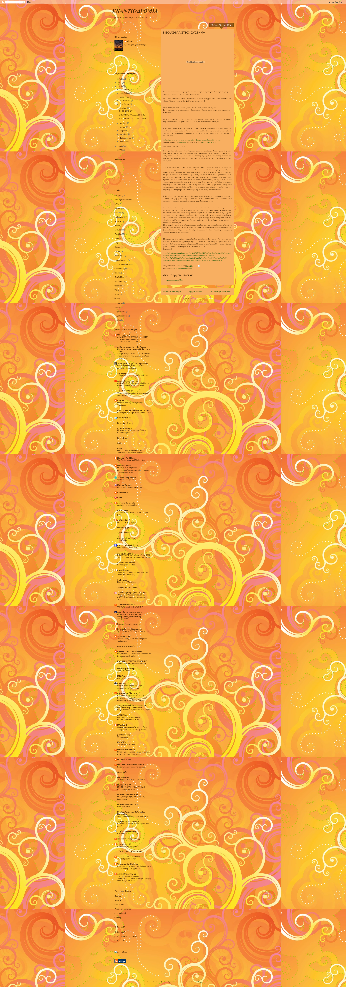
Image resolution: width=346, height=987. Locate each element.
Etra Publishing (124, 418)
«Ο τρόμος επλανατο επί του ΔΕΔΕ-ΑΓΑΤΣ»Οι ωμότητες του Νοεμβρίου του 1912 (132, 597)
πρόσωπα (118, 281)
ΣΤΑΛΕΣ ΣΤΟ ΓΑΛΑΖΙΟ (127, 831)
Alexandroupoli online (127, 381)
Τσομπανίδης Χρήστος (127, 864)
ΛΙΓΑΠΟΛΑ (122, 715)
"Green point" (123, 335)
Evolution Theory (125, 423)
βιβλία (116, 204)
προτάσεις (118, 286)
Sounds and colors (126, 563)
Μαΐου (123, 127)
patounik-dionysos (126, 538)
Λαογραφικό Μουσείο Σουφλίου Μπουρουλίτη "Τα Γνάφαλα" (131, 706)
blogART (121, 400)
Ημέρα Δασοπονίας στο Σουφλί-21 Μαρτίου (134, 710)
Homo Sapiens (124, 465)
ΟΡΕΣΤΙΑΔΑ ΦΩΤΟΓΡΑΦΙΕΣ (126, 936)
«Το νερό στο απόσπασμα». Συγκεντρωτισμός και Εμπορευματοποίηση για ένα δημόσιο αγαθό (134, 878)
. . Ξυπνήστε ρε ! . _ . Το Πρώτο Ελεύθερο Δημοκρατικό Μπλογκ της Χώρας (133, 349)
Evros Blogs (123, 438)
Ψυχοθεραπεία (120, 316)
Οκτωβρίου (125, 97)
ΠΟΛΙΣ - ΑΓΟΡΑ (124, 785)
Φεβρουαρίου (126, 138)
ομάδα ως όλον (120, 260)
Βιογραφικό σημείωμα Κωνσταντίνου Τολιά (134, 413)
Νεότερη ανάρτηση (172, 291)
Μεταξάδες (122, 742)
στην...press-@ (124, 844)
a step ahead (120, 913)
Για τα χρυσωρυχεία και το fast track (131, 767)
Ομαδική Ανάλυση (122, 264)
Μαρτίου (123, 134)
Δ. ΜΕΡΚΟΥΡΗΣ (124, 636)
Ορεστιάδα (119, 269)
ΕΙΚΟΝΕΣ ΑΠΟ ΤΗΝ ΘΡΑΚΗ (129, 651)
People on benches (122, 909)
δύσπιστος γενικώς (126, 646)
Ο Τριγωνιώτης (124, 759)
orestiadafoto (123, 533)
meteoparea (122, 510)
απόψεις (173, 268)
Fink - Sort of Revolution (126, 582)
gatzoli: (120, 448)
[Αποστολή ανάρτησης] (198, 265)
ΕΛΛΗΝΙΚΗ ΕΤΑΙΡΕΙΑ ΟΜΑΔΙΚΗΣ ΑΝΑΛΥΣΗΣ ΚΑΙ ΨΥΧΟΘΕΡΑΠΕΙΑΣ (132, 662)
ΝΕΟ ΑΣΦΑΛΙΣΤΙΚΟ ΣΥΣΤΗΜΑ (132, 118)
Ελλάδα (117, 234)
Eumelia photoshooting (126, 565)
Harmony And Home (126, 458)
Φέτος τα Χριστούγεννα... (127, 522)
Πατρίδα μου (123, 777)
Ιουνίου (123, 123)
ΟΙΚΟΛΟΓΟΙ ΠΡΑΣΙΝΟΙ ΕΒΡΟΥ (130, 765)
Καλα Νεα (121, 683)
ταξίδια (117, 299)
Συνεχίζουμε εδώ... (124, 671)
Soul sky (118, 896)
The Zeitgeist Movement (126, 859)
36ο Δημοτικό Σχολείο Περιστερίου (133, 363)
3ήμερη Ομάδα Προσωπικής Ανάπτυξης (132, 816)
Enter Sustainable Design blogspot (133, 410)
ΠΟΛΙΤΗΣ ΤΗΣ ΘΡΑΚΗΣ (127, 794)
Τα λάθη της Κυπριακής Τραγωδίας (131, 779)
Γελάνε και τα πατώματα (127, 548)
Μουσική (118, 256)
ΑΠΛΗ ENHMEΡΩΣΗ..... (127, 605)
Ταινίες (117, 294)
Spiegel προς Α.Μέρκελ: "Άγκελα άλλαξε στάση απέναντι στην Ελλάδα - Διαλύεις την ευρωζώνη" (133, 356)
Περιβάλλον (119, 277)
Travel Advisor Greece (127, 587)
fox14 (119, 443)
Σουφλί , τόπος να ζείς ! (128, 821)
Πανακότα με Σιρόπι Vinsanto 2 (129, 487)
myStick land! (123, 520)
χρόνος (117, 307)
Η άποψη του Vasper (126, 668)
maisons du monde (126, 503)
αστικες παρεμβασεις (123, 200)
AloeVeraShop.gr (125, 391)
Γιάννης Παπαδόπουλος (128, 624)
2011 (119, 82)
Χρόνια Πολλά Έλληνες (126, 744)
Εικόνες (117, 230)
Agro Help (122, 373)
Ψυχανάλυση (120, 312)
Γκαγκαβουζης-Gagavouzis (129, 629)
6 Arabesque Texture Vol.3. (127, 834)
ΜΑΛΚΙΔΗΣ (122, 725)
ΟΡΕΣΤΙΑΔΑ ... (120, 932)
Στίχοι (116, 290)
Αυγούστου (125, 104)
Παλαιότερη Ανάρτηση (221, 291)
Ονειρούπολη (122, 737)
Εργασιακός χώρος (185, 268)
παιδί (116, 273)
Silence (117, 900)
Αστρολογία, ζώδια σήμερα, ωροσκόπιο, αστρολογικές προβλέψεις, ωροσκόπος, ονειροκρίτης (130, 615)
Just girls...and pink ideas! (127, 505)
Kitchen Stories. (124, 485)
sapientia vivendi (125, 553)
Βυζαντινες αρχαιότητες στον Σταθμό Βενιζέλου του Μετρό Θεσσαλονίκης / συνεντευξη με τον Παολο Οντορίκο (132, 697)
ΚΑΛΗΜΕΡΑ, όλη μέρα (127, 693)
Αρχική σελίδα (195, 291)
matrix (117, 320)
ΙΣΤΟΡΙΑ (121, 676)
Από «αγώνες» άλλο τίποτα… (129, 846)
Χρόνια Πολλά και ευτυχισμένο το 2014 (132, 376)
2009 (119, 146)
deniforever (182, 142)
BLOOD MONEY (126, 111)
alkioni (130, 41)
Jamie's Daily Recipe (126, 477)
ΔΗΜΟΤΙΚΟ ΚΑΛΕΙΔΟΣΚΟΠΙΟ (132, 115)
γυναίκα (117, 213)
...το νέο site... (123, 540)
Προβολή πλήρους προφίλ (135, 45)
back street (119, 904)
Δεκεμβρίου (125, 89)
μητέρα (117, 251)
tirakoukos (122, 580)
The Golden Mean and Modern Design (132, 460)
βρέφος (117, 208)
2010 (119, 86)
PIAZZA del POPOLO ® (127, 545)
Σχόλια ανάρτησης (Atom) (202, 298)
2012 (119, 79)
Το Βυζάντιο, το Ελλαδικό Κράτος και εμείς (134, 631)
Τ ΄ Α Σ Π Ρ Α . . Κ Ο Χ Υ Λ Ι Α (130, 851)
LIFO (119, 498)
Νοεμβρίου (124, 93)
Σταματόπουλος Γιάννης (128, 839)
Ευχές (116, 243)
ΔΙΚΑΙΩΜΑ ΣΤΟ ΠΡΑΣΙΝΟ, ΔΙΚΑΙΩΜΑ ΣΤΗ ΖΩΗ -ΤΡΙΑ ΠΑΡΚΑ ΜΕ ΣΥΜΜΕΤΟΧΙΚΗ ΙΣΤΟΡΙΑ (132, 339)
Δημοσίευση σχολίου (175, 280)
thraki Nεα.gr (123, 570)
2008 (119, 150)
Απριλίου (124, 130)
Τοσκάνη (118, 303)
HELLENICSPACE (209, 142)
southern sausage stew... (127, 480)
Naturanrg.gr (123, 527)
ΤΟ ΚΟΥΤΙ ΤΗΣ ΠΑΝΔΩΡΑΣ (129, 857)
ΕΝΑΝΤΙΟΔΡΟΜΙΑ (135, 11)
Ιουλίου (123, 108)
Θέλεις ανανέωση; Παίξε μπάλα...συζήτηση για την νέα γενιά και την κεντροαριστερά (133, 470)
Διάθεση (117, 221)
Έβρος (117, 226)
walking (117, 917)
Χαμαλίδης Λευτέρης (126, 874)
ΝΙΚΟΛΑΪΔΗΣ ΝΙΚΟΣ (126, 750)
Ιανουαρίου (125, 142)
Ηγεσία (117, 247)
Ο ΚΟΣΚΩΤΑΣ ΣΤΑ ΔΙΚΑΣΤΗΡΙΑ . (130, 607)
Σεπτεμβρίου (125, 100)
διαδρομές (118, 217)
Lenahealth (122, 492)
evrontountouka (124, 428)
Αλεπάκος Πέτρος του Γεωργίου (132, 593)
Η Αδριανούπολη (123, 678)
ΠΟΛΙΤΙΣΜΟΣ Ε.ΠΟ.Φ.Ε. (127, 804)
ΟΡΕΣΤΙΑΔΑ (119, 941)
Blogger (200, 982)
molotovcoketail (184, 982)
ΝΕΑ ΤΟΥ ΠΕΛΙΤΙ (124, 807)
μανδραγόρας (123, 735)
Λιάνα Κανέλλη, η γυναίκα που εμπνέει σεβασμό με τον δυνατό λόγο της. (192, 140)
